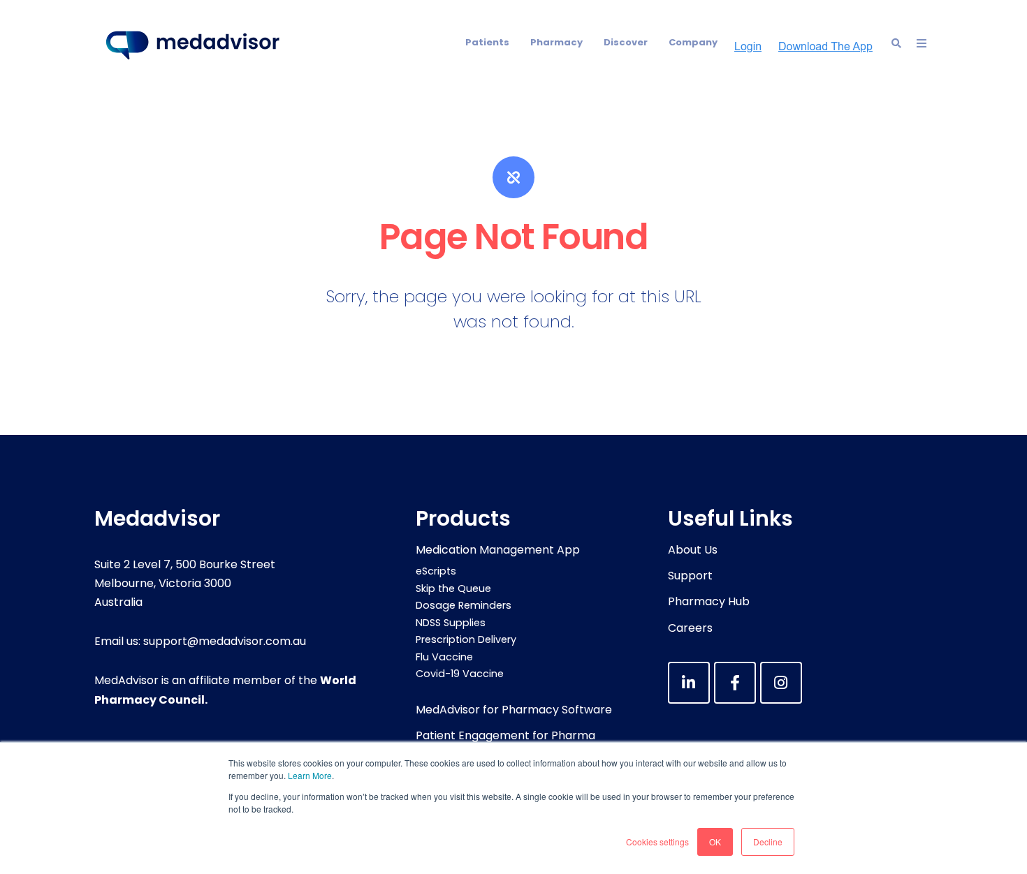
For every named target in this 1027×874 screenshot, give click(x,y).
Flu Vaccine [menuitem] (444, 657)
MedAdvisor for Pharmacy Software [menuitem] (514, 710)
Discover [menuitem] (626, 42)
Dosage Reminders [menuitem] (463, 605)
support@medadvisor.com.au (224, 641)
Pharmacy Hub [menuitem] (709, 601)
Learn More (310, 775)
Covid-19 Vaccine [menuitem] (460, 674)
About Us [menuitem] (693, 550)
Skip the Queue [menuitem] (453, 588)
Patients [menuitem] (487, 42)
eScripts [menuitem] (436, 571)
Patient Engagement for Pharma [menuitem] (505, 735)
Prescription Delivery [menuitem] (466, 639)
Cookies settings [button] (657, 841)
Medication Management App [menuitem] (498, 550)
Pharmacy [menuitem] (556, 42)
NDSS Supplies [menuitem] (451, 623)
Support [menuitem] (690, 576)
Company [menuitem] (693, 42)
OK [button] (715, 841)
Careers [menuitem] (690, 628)
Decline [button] (767, 841)
